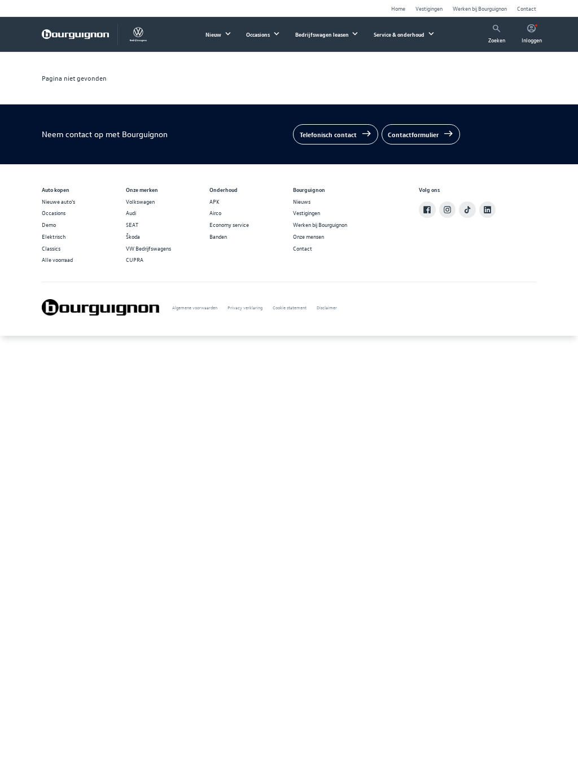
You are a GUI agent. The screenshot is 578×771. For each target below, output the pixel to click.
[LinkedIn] (487, 209)
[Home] (75, 34)
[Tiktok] (467, 209)
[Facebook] (427, 209)
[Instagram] (447, 209)
